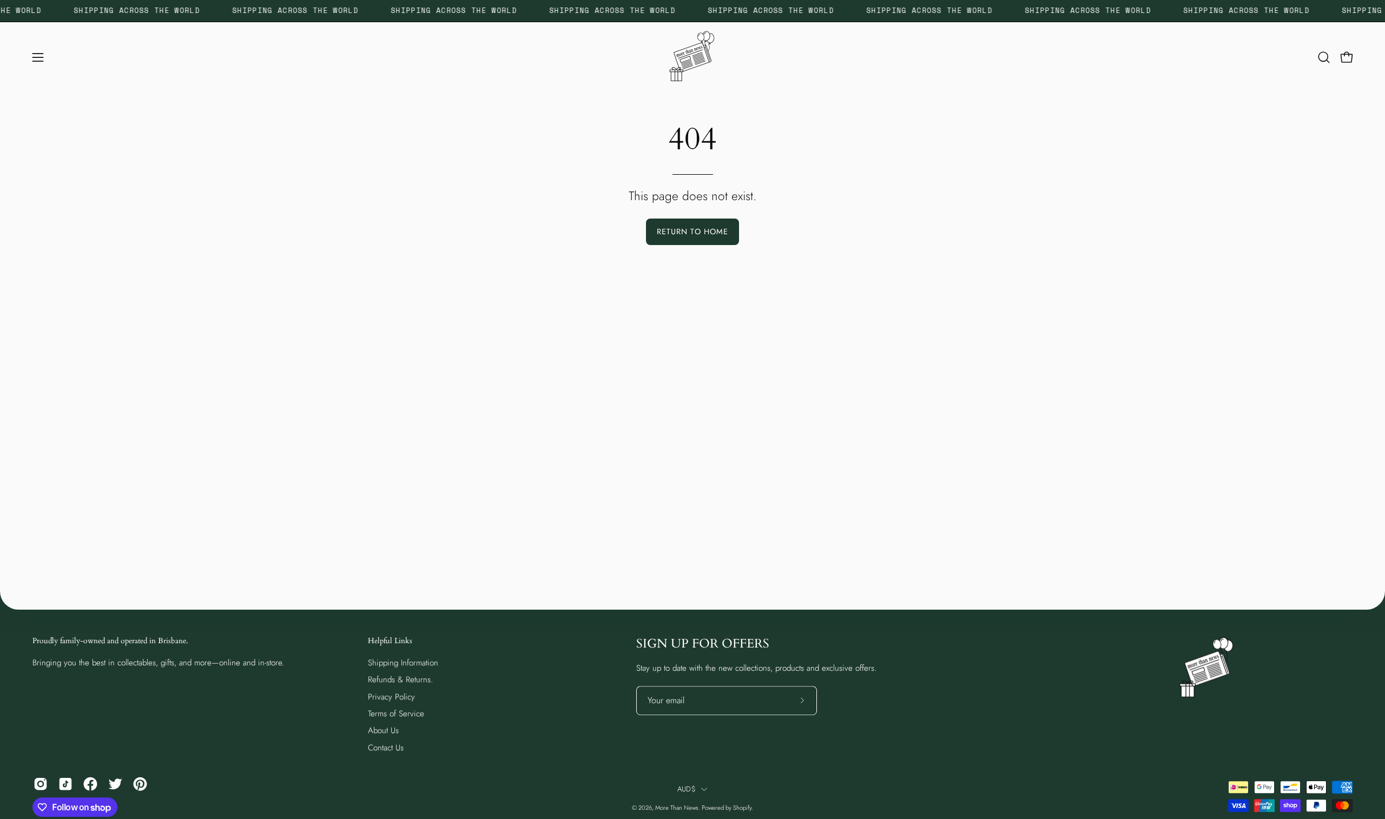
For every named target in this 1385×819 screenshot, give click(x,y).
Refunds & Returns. (400, 679)
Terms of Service (396, 713)
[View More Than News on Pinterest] (140, 784)
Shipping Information (403, 663)
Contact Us (386, 748)
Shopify (742, 807)
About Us (383, 730)
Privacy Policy (391, 696)
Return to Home (692, 231)
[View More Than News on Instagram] (40, 784)
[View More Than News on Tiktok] (65, 784)
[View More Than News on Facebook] (90, 784)
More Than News (676, 807)
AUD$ (686, 789)
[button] (1324, 57)
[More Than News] (692, 57)
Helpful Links (390, 641)
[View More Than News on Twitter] (115, 784)
